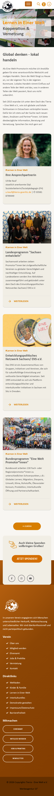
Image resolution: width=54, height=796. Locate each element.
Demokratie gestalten (21, 703)
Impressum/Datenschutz (22, 708)
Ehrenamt (15, 653)
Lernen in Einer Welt (20, 693)
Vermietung (15, 663)
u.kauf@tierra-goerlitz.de (18, 192)
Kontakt (14, 668)
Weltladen (15, 682)
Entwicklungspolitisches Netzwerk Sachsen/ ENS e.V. (24, 357)
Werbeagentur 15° (29, 789)
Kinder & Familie (18, 687)
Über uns (14, 643)
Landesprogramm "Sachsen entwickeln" (23, 254)
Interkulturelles (17, 698)
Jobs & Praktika (17, 658)
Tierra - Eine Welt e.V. (36, 782)
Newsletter (18, 758)
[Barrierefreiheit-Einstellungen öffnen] (44, 4)
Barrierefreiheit (17, 713)
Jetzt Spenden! (27, 559)
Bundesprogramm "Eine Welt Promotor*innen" (25, 460)
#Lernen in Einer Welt (17, 170)
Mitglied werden (18, 648)
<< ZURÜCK (27, 526)
